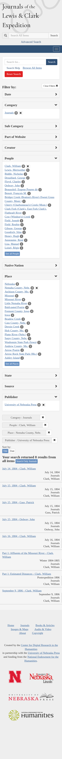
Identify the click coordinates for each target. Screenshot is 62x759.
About (22, 633)
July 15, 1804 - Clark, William (19, 485)
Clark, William (13, 165)
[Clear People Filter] (28, 166)
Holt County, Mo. (14, 330)
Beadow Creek (13, 318)
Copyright (37, 633)
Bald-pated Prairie (15, 307)
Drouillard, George (15, 177)
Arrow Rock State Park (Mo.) (21, 353)
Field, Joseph (12, 220)
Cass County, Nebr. (15, 322)
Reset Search (14, 74)
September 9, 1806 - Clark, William (22, 590)
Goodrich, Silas (13, 232)
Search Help (13, 67)
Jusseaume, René (14, 239)
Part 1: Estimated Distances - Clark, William (26, 573)
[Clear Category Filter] (21, 112)
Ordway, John (12, 185)
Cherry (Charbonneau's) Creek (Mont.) (26, 204)
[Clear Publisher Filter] (43, 404)
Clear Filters (49, 86)
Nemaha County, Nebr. (17, 287)
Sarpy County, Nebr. (16, 338)
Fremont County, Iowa (17, 311)
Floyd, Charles (13, 181)
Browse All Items (32, 67)
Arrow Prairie (12, 350)
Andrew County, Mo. (16, 346)
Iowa (7, 314)
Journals (9, 112)
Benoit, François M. (16, 193)
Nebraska (10, 283)
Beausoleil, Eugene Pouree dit (21, 189)
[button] (43, 417)
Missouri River (13, 299)
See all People (12, 253)
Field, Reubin (12, 224)
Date (12, 451)
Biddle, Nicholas (14, 173)
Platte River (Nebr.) (15, 334)
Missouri (9, 295)
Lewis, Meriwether (15, 169)
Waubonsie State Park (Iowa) (21, 342)
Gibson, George (13, 228)
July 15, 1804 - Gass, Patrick (18, 502)
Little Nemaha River (16, 303)
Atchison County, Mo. (17, 291)
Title (5, 451)
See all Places (12, 363)
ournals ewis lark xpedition (20, 15)
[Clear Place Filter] (37, 287)
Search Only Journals (26, 461)
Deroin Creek (12, 326)
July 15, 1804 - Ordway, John (18, 519)
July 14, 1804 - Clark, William (19, 468)
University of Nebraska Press (21, 404)
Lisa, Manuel (12, 243)
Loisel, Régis (12, 247)
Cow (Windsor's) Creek (17, 216)
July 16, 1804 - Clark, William (19, 536)
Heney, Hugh (12, 236)
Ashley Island (12, 357)
